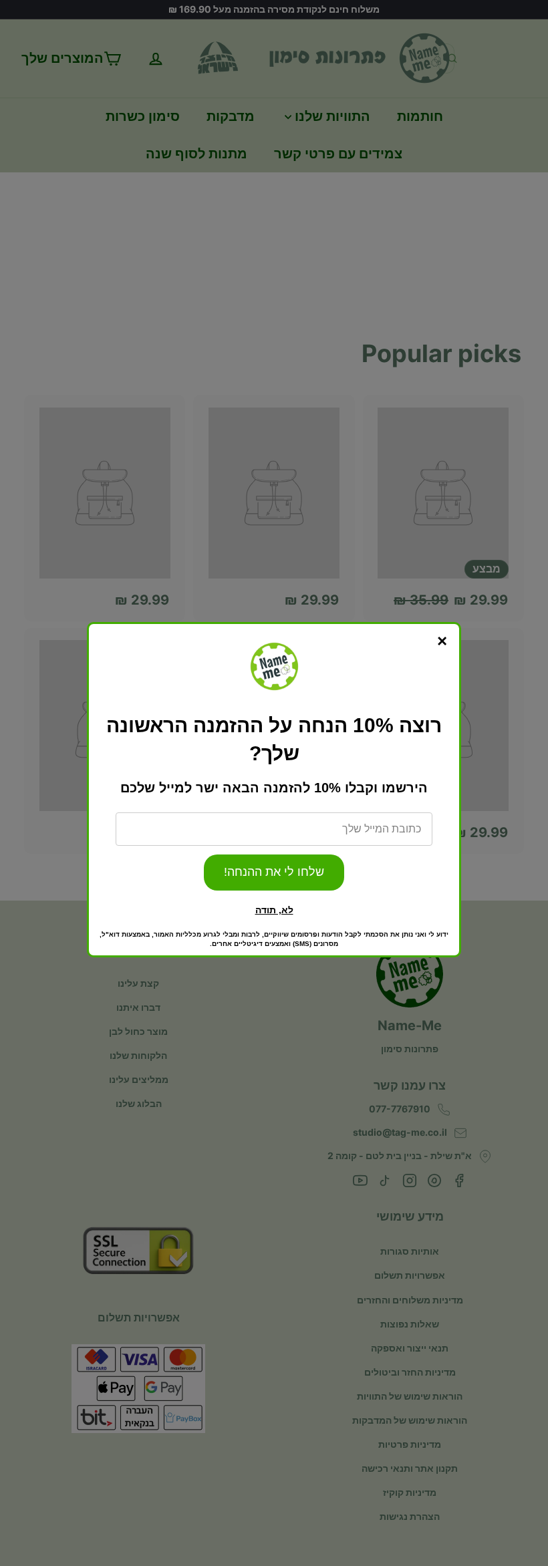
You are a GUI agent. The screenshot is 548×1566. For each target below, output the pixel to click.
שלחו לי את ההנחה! (274, 872)
